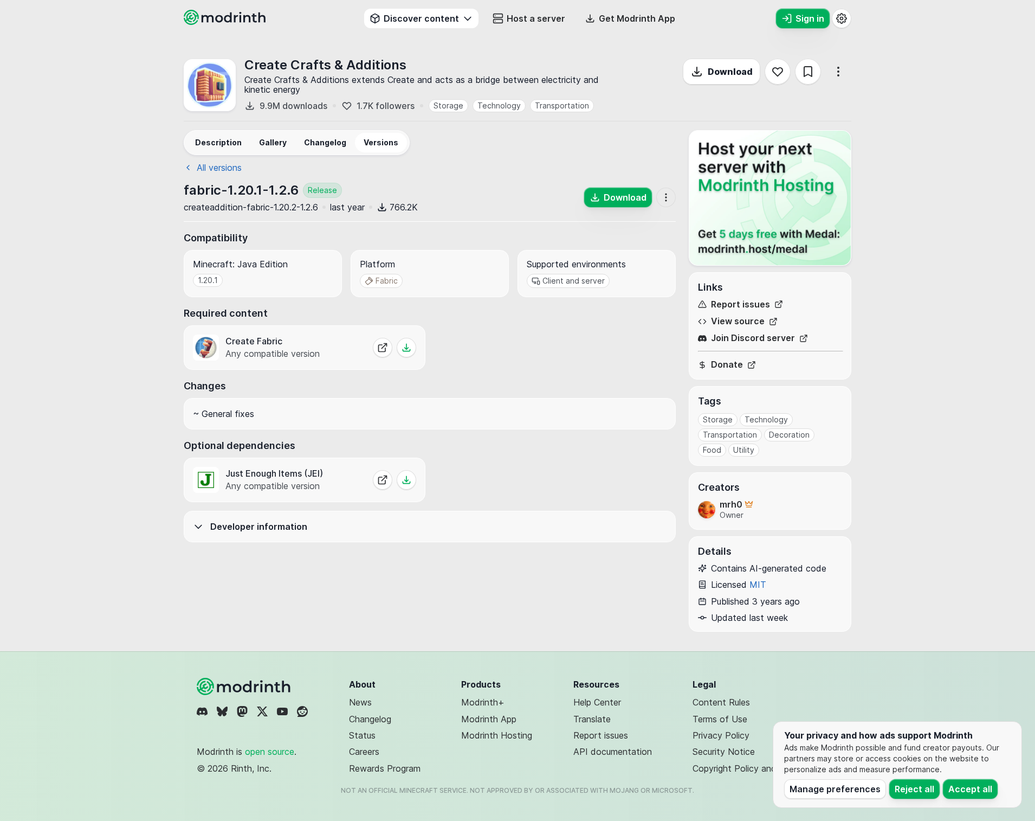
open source (269, 751)
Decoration (789, 434)
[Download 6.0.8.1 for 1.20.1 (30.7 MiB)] (406, 347)
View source (738, 321)
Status (362, 735)
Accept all (970, 789)
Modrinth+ (482, 702)
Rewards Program (385, 768)
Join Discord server (753, 338)
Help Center (597, 702)
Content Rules (721, 702)
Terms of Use (720, 719)
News (360, 702)
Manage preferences (835, 789)
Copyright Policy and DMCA (749, 768)
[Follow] (778, 72)
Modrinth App (488, 719)
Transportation (562, 105)
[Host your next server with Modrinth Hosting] (770, 198)
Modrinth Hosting (496, 735)
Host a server (536, 18)
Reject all (914, 789)
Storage (448, 105)
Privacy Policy (721, 735)
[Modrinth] (245, 686)
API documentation (612, 751)
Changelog (370, 719)
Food (712, 449)
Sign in (809, 18)
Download (730, 71)
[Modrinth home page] (226, 21)
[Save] (808, 72)
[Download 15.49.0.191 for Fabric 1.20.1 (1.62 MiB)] (406, 480)
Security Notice (724, 751)
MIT (757, 584)
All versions (219, 167)
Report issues (740, 304)
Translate (592, 719)
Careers (364, 751)
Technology (499, 105)
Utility (743, 449)
